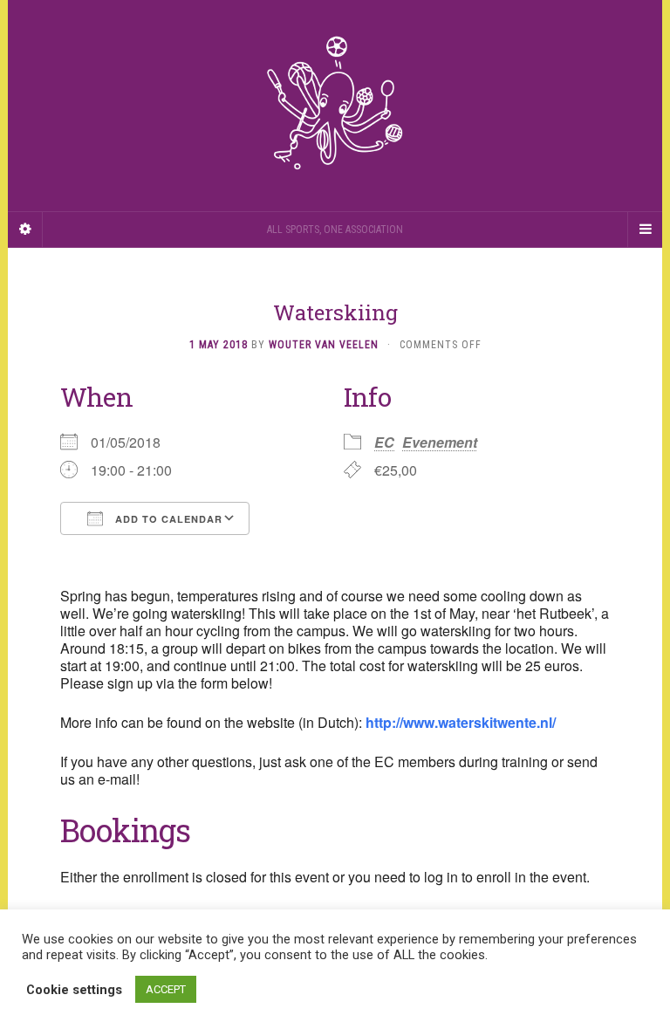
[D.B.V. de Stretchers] (335, 105)
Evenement (439, 442)
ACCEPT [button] (166, 989)
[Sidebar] (25, 229)
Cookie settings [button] (74, 990)
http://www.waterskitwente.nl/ (461, 722)
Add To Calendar (167, 518)
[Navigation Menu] (644, 229)
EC (384, 442)
